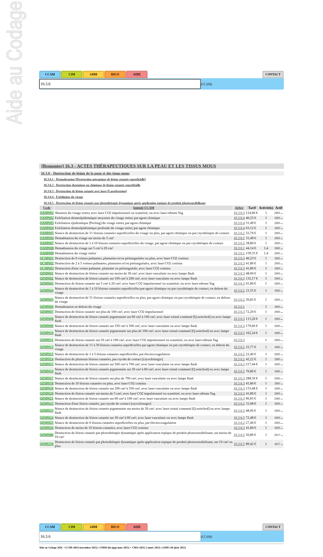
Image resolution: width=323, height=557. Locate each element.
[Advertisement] (161, 35)
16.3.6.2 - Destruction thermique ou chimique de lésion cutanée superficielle (92, 185)
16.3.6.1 (239, 238)
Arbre (239, 208)
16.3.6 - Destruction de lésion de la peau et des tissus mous (85, 173)
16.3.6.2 (239, 233)
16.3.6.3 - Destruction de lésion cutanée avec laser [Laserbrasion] (85, 191)
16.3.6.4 (239, 218)
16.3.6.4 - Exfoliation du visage (63, 197)
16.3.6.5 (239, 435)
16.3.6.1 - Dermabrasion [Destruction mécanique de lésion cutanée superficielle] (95, 179)
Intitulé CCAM (143, 208)
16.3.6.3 (239, 213)
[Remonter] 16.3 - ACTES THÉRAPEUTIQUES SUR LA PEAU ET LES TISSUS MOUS (128, 166)
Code (46, 208)
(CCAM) (206, 84)
